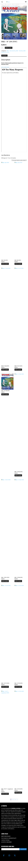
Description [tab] (4, 55)
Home (2, 4)
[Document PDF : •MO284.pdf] (14, 110)
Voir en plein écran (5, 67)
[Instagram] (9, 855)
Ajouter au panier (9, 47)
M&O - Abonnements (11, 50)
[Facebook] (3, 855)
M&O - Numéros (8, 4)
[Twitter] (14, 855)
